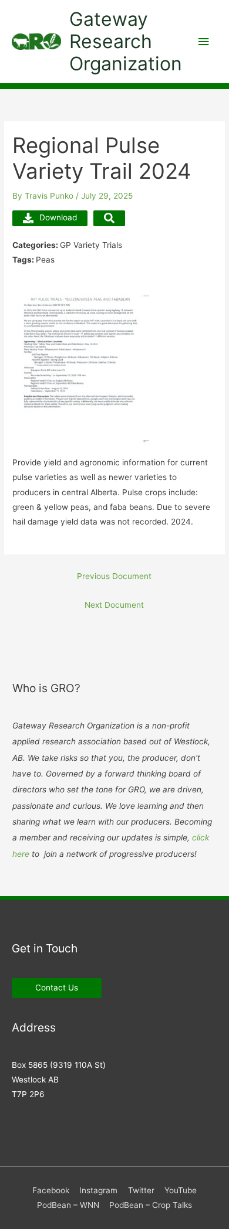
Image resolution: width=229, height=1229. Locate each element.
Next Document (114, 605)
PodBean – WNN (68, 1205)
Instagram (98, 1190)
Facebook (50, 1190)
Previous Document (114, 576)
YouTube (180, 1190)
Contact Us (56, 987)
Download (58, 217)
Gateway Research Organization (125, 42)
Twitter (141, 1190)
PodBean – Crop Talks (150, 1205)
